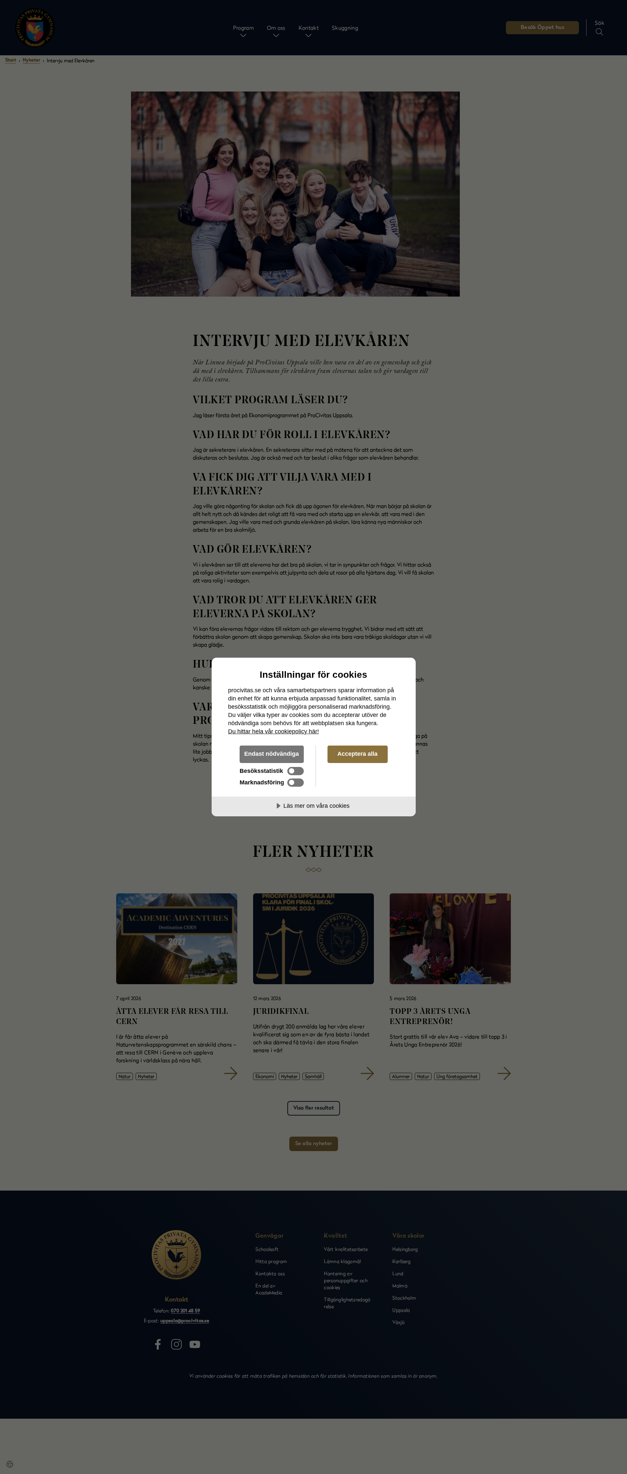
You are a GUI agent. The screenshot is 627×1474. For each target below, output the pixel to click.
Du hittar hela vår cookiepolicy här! (273, 731)
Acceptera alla (357, 753)
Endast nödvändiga (271, 753)
